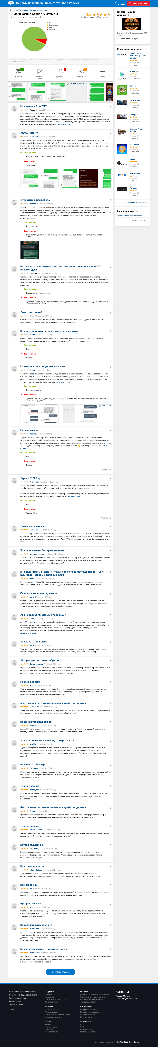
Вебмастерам (15, 1001)
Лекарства (49, 997)
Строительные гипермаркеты (92, 997)
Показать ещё (62, 972)
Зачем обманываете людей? (129, 215)
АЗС (82, 1024)
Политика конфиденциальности (23, 995)
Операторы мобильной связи (57, 1014)
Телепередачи (51, 1027)
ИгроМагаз (134, 71)
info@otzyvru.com (129, 999)
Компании (49, 1007)
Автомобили (85, 1022)
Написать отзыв (139, 3)
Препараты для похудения (56, 999)
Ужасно (52, 30)
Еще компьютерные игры (136, 202)
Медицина (49, 992)
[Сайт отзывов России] (12, 3)
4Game (132, 159)
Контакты (122, 991)
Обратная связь (16, 1004)
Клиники (48, 994)
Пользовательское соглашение (23, 992)
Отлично (52, 23)
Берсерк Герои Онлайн (136, 130)
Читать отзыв (64, 124)
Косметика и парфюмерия (91, 999)
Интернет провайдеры (89, 1012)
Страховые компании (54, 1017)
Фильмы (48, 1024)
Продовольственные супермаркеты (95, 994)
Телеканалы (50, 1029)
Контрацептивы (51, 1002)
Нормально (53, 25)
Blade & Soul (134, 100)
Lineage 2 (133, 115)
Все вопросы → (138, 220)
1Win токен (134, 145)
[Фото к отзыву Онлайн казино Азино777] (29, 178)
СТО (82, 1027)
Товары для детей (88, 1002)
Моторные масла (87, 1032)
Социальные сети (87, 1014)
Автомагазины (86, 1029)
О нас (11, 1010)
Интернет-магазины (88, 1009)
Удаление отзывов (17, 998)
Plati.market (134, 174)
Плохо (51, 27)
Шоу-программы (52, 1032)
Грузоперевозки (52, 1009)
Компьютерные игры (129, 39)
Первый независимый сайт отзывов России (47, 3)
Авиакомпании (51, 1012)
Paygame (133, 188)
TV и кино (49, 1022)
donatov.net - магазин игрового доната (137, 56)
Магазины (84, 992)
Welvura (132, 86)
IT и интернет (86, 1007)
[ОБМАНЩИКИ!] (17, 92)
